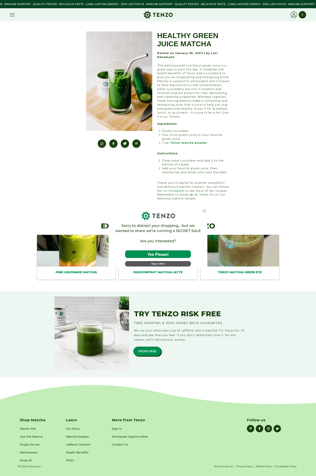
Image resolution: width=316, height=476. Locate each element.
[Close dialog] (204, 210)
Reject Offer (158, 263)
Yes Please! (158, 254)
